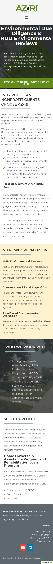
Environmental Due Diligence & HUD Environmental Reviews (26, 35)
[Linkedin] (30, 547)
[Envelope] (23, 547)
